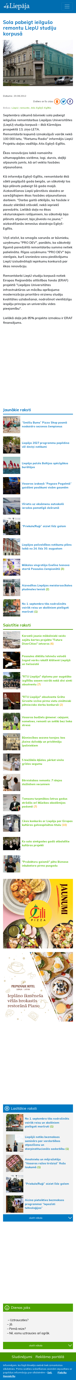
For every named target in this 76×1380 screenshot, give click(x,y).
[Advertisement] (38, 366)
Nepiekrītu (9, 1376)
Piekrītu (62, 1372)
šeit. (49, 1372)
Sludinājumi (22, 1356)
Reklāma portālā (49, 1356)
